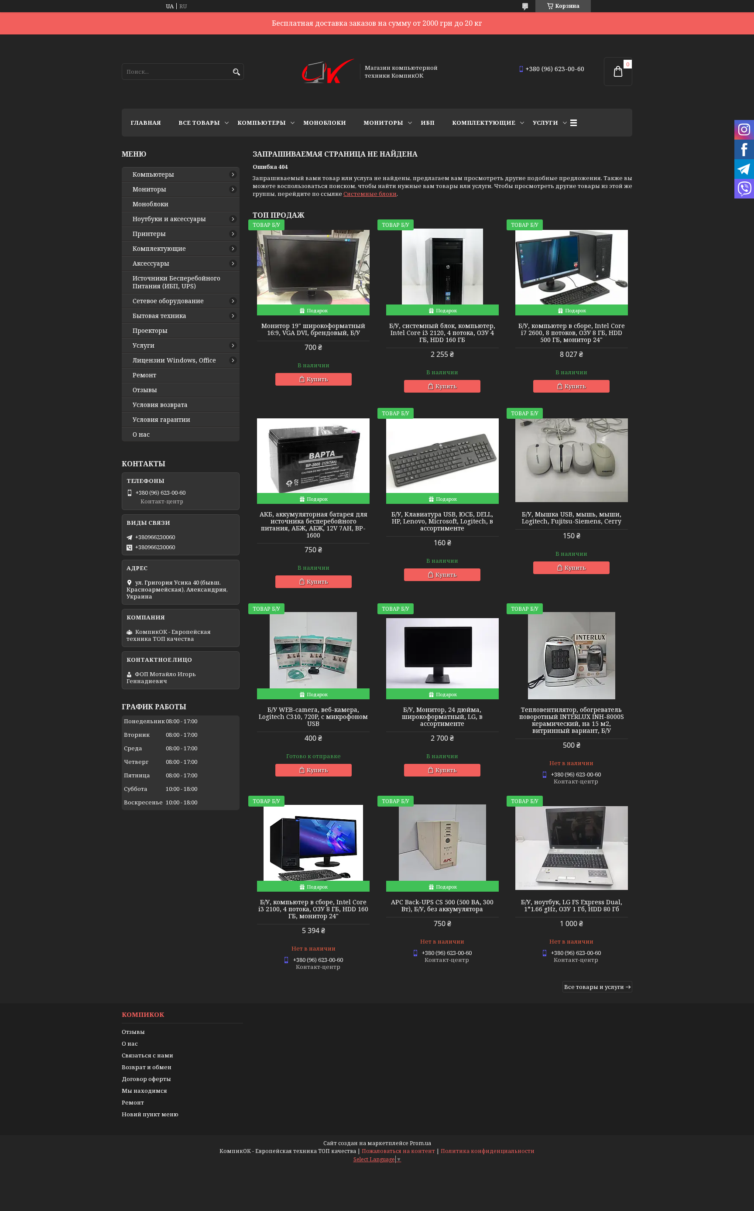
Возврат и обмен (146, 1067)
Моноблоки (324, 123)
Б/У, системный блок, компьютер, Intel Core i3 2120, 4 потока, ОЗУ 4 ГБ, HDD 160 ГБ (442, 332)
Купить (317, 379)
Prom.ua (420, 1143)
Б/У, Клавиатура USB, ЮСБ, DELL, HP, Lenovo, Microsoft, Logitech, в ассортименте (442, 521)
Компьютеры (261, 123)
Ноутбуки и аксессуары (169, 219)
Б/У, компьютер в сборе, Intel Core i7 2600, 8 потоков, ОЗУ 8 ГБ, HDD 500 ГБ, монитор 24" (571, 332)
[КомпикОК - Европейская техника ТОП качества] (328, 71)
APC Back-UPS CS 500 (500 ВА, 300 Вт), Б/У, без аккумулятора (442, 906)
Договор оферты (146, 1079)
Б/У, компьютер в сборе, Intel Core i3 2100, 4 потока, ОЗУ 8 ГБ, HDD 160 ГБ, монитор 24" (313, 909)
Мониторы (383, 123)
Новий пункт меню (150, 1114)
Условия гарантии (161, 420)
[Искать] (236, 72)
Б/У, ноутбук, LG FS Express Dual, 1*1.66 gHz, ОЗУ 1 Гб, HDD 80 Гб (571, 906)
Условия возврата (160, 405)
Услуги (545, 123)
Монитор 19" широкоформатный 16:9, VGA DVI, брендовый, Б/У (313, 329)
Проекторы (150, 331)
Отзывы (145, 390)
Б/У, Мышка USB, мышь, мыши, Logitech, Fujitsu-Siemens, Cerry (571, 518)
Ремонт (144, 375)
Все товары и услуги (594, 987)
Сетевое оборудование (168, 301)
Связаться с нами (147, 1055)
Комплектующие (483, 123)
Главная (145, 123)
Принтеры (149, 234)
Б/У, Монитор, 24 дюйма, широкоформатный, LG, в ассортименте (442, 716)
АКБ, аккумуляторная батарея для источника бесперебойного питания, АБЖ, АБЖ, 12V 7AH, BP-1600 (313, 525)
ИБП (428, 123)
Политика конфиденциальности (488, 1151)
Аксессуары (151, 263)
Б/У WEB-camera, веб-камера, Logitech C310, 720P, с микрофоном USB (313, 716)
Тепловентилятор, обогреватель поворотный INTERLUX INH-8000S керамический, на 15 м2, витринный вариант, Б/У (571, 720)
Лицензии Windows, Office (174, 360)
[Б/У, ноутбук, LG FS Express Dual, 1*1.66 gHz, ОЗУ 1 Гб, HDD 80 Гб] (571, 848)
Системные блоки (370, 194)
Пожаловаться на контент (398, 1151)
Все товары (199, 123)
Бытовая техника (159, 316)
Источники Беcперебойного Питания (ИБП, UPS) (176, 282)
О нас (141, 434)
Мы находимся (144, 1091)
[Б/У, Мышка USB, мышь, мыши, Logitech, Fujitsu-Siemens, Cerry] (571, 460)
